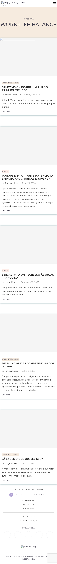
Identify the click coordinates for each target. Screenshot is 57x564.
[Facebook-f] (17, 534)
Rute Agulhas (11, 183)
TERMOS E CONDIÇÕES (28, 520)
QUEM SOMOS (28, 500)
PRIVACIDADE (29, 516)
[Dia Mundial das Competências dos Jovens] (28, 333)
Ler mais (6, 111)
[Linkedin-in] (7, 534)
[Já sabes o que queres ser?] (28, 429)
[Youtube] (39, 534)
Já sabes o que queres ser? (22, 459)
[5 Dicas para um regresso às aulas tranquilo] (28, 245)
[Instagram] (28, 534)
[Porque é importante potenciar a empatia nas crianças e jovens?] (28, 146)
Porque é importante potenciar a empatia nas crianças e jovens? (27, 177)
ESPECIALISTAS (28, 505)
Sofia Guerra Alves (13, 94)
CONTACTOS (28, 509)
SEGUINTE (39, 494)
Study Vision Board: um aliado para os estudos (25, 89)
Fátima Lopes (11, 371)
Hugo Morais (11, 282)
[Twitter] (49, 534)
